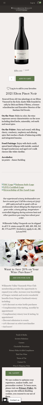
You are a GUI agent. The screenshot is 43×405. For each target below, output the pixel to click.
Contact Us (22, 362)
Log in (32, 3)
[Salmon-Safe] (24, 184)
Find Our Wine (21, 354)
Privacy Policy (26, 388)
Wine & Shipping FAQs (21, 366)
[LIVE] (13, 187)
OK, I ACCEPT (14, 373)
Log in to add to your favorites (23, 88)
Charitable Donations (21, 346)
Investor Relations (21, 339)
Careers (21, 343)
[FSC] (7, 184)
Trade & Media (21, 335)
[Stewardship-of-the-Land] (18, 190)
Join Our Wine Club (21, 278)
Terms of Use (21, 358)
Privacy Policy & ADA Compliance (21, 350)
